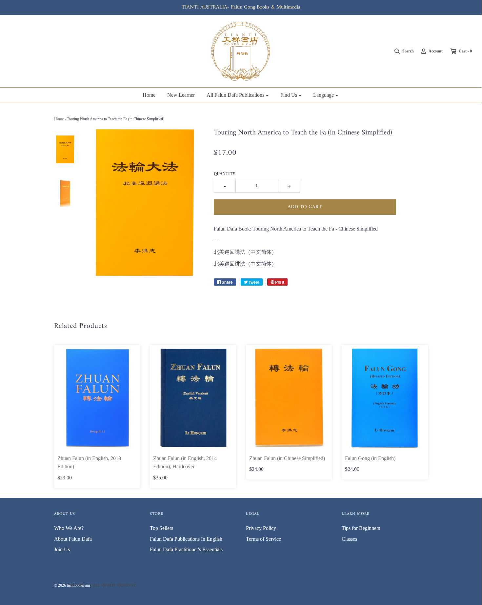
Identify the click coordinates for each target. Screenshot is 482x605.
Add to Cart (305, 207)
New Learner (181, 95)
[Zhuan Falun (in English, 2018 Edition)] (97, 398)
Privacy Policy (261, 528)
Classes (349, 539)
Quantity (224, 173)
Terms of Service (263, 539)
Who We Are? (69, 528)
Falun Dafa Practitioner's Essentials (186, 549)
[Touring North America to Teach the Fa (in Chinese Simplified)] (65, 149)
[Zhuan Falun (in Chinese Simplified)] (289, 398)
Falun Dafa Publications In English (186, 539)
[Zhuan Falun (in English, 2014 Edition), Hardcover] (193, 398)
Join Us (62, 549)
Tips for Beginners (361, 528)
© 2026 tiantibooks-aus (72, 585)
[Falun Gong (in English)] (385, 398)
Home (149, 95)
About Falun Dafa (73, 539)
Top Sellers (161, 528)
